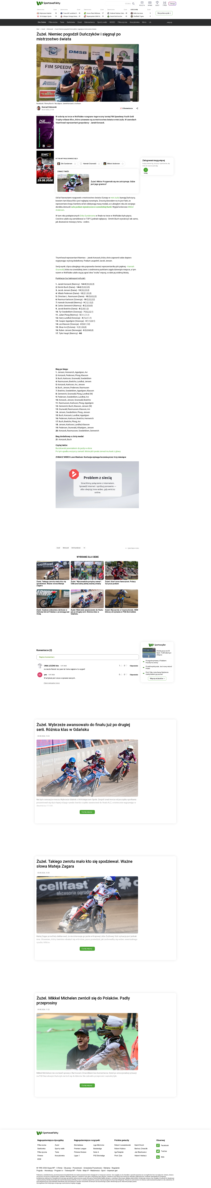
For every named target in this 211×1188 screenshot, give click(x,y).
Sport (103, 1171)
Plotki (79, 1171)
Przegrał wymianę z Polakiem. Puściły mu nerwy (156, 662)
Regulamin (116, 1168)
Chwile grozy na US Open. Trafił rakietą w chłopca (163, 653)
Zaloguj (172, 4)
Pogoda (39, 1171)
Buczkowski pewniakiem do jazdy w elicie (74, 448)
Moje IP (86, 1171)
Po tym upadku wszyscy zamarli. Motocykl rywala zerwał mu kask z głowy (88, 451)
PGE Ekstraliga (99, 1156)
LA (150, 22)
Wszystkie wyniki (163, 13)
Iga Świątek (119, 1152)
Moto (144, 22)
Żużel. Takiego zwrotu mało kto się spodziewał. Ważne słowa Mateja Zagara (51, 584)
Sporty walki (102, 22)
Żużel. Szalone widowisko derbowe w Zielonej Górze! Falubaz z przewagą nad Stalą (52, 612)
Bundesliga (97, 1149)
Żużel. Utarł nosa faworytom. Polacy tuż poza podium (120, 583)
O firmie (59, 1168)
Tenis (62, 22)
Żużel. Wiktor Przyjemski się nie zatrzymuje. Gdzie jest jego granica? (113, 182)
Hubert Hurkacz (141, 1156)
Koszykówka (134, 22)
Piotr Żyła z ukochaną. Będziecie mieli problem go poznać (157, 673)
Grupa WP (51, 1168)
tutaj (79, 1183)
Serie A (96, 1152)
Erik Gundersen (76, 548)
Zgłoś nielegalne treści (52, 683)
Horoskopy (49, 1171)
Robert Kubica (119, 1149)
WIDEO (112, 22)
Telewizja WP (70, 1171)
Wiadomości (95, 1171)
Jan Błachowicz (141, 1152)
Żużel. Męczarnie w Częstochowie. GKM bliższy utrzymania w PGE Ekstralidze (121, 611)
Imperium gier (112, 1171)
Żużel (79, 22)
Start (37, 29)
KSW (39, 1159)
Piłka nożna (53, 22)
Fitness (40, 1156)
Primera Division (80, 1152)
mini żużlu (115, 198)
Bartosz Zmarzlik (141, 1149)
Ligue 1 (77, 1156)
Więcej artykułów (156, 678)
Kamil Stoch (139, 1145)
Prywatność (77, 1168)
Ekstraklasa (78, 1145)
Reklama (107, 1168)
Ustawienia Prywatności (93, 1168)
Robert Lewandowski (122, 1145)
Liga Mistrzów (98, 1145)
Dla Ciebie (42, 22)
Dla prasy (67, 1168)
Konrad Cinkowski (49, 107)
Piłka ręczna (122, 22)
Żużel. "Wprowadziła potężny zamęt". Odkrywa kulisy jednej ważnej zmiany (86, 583)
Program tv (58, 1171)
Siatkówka (71, 22)
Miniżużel (50, 29)
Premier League (80, 1149)
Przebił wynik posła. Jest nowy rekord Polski (159, 667)
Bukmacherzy (89, 22)
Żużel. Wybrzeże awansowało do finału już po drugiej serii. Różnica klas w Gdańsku (87, 612)
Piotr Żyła (118, 1156)
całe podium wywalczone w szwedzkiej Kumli (91, 207)
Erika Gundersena (87, 216)
